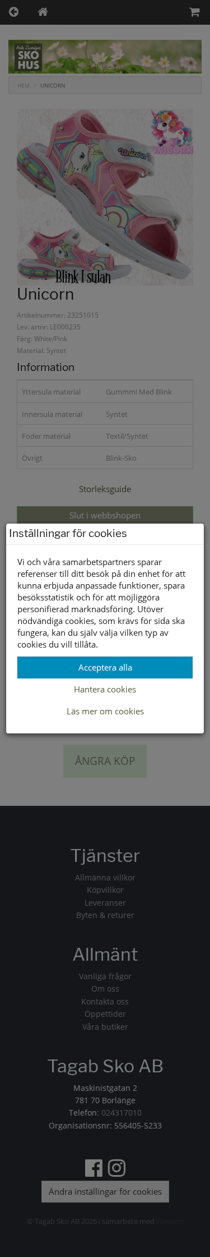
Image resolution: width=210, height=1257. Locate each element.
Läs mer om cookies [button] (105, 711)
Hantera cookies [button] (105, 689)
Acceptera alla (105, 667)
